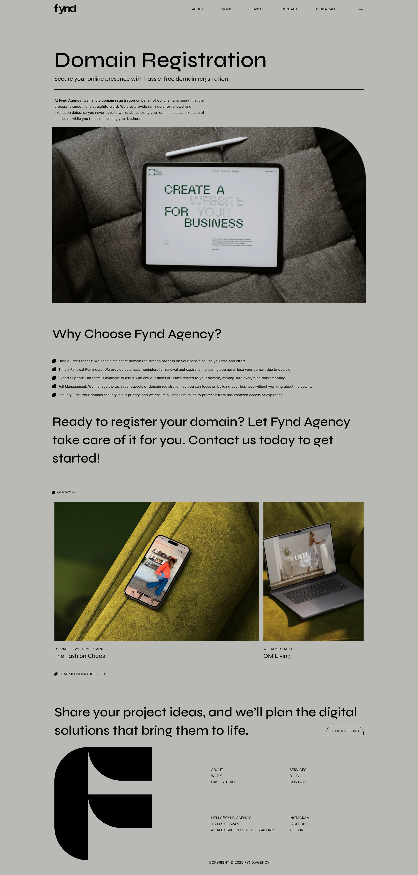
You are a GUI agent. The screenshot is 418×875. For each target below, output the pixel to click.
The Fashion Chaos (79, 656)
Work (226, 9)
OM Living (277, 656)
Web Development (89, 649)
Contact (289, 9)
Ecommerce (63, 649)
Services (256, 9)
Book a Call (325, 9)
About (197, 9)
